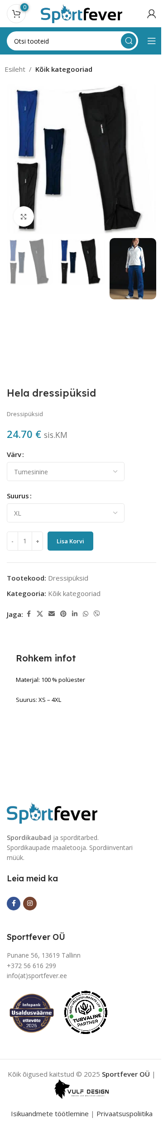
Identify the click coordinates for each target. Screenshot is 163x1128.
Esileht (15, 69)
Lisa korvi (70, 541)
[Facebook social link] (28, 614)
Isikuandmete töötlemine (50, 1113)
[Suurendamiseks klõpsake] (24, 216)
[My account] (152, 14)
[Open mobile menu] (152, 41)
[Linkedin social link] (74, 614)
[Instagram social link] (30, 903)
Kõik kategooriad (63, 69)
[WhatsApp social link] (85, 614)
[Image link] (52, 811)
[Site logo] (81, 12)
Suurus (18, 495)
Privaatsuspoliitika (124, 1113)
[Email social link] (52, 614)
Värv (14, 454)
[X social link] (40, 614)
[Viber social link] (97, 614)
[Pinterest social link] (63, 614)
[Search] (128, 41)
